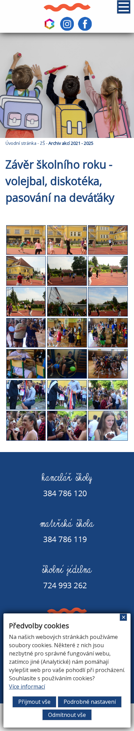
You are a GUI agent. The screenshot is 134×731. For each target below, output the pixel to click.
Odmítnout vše (67, 715)
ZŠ (42, 143)
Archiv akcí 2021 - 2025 (70, 143)
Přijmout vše (34, 701)
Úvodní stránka (20, 143)
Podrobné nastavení (90, 701)
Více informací (27, 686)
